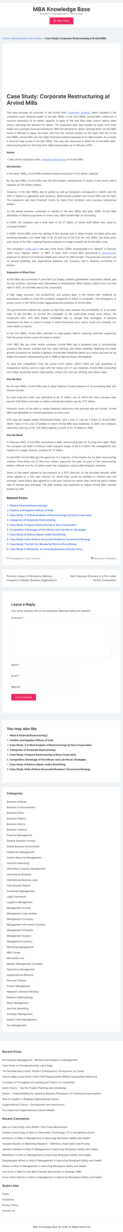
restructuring (109, 252)
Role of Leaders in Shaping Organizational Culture (30, 1099)
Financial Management (19, 835)
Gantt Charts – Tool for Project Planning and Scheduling (34, 1087)
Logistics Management (19, 902)
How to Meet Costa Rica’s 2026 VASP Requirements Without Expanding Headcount (49, 1076)
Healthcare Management (20, 851)
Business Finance (16, 818)
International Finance (18, 885)
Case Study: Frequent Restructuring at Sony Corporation (43, 524)
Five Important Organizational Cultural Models (28, 1110)
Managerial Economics (19, 941)
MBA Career (13, 952)
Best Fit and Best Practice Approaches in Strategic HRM (49, 1171)
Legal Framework (16, 896)
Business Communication (21, 807)
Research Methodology (20, 997)
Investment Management (21, 891)
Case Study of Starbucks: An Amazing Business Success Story (46, 549)
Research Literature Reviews (23, 991)
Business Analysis (17, 801)
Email (15, 675)
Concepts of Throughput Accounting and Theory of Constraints (38, 1082)
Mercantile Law (15, 958)
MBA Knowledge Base (61, 9)
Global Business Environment (23, 846)
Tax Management (16, 1025)
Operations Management (21, 969)
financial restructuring (53, 159)
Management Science (19, 935)
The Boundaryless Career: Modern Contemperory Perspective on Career (43, 1071)
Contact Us (8, 1210)
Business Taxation (17, 829)
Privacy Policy (10, 1205)
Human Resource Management (24, 857)
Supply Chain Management (22, 1019)
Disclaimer (8, 1199)
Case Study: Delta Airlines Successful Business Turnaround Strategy (50, 539)
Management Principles (20, 930)
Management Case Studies (27, 38)
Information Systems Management (26, 868)
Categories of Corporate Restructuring (33, 519)
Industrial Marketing (18, 863)
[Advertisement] (61, 71)
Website (15, 686)
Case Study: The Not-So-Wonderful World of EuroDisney (43, 544)
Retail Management (17, 1002)
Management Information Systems (26, 924)
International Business (19, 874)
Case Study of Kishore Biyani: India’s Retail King (38, 534)
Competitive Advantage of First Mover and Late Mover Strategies (48, 529)
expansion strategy (79, 112)
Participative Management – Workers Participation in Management (40, 1059)
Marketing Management (20, 946)
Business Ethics (15, 812)
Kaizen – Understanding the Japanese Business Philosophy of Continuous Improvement (51, 1093)
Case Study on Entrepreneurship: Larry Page (27, 1065)
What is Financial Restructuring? (29, 505)
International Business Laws (22, 879)
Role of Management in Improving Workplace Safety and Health (54, 1138)
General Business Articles (21, 840)
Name (15, 664)
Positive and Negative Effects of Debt (31, 510)
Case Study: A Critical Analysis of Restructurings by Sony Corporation (51, 515)
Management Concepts (20, 919)
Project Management (18, 986)
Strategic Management (20, 1013)
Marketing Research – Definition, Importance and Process (57, 1143)
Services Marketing (17, 1008)
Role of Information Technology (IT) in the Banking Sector (62, 1132)
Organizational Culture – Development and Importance (33, 1104)
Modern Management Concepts (25, 963)
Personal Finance (16, 980)
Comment (17, 617)
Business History (16, 824)
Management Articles (19, 907)
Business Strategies (105, 558)
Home (5, 38)
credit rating (32, 248)
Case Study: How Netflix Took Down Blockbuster (40, 1126)
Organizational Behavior (20, 974)
